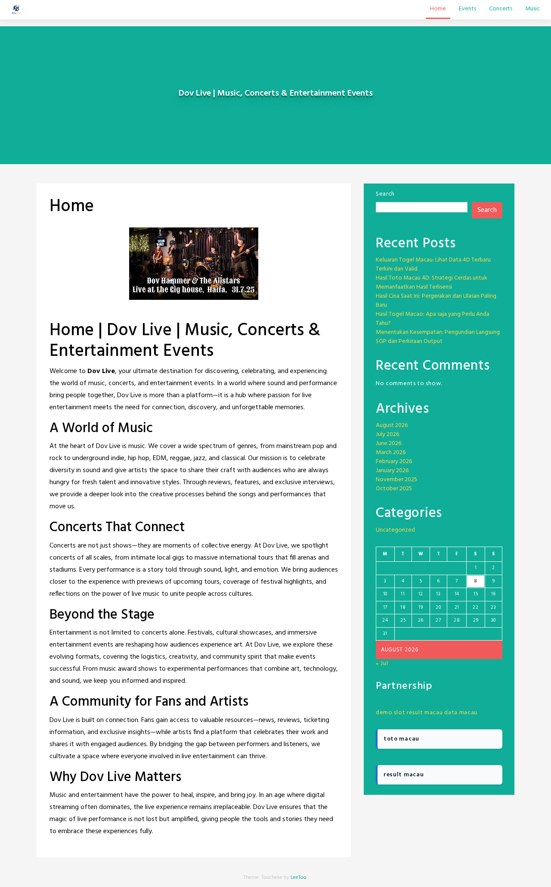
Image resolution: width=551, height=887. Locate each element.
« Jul (382, 664)
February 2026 (394, 462)
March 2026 (391, 453)
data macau (460, 713)
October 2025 (394, 489)
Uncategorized (395, 530)
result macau (425, 713)
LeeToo (298, 877)
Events (467, 9)
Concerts (500, 9)
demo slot (390, 713)
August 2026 (392, 425)
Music (532, 9)
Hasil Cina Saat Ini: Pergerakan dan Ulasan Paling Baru (436, 300)
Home (438, 9)
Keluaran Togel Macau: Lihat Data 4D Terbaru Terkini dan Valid (433, 264)
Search (385, 194)
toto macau (401, 739)
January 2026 (392, 471)
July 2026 (387, 434)
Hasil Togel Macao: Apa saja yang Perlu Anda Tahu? (432, 318)
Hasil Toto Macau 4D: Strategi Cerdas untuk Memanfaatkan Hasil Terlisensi (431, 282)
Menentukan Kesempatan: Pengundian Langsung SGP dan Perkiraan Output (438, 336)
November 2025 (396, 480)
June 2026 (388, 443)
